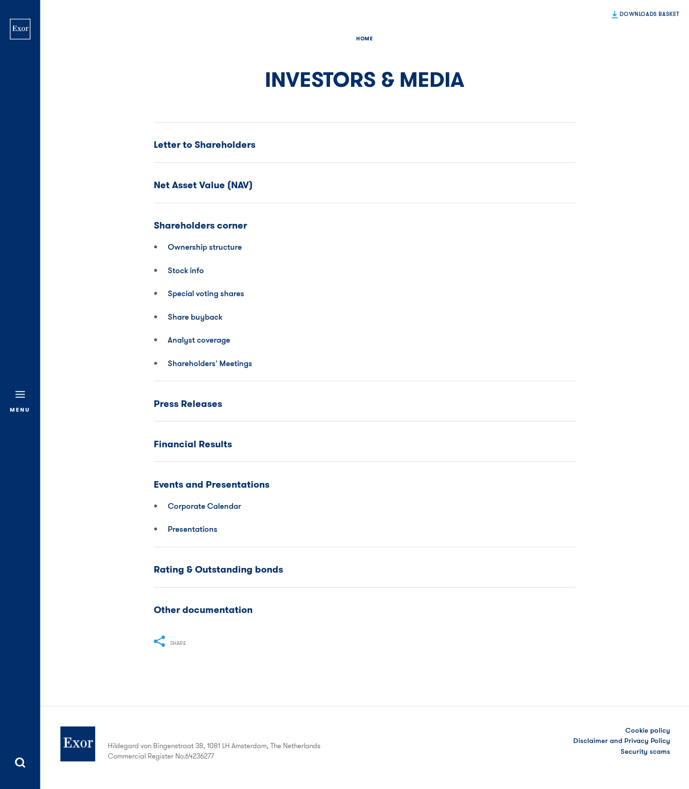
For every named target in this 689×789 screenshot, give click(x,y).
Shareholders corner (200, 225)
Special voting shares (206, 293)
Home (364, 38)
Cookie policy (647, 730)
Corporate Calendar (204, 506)
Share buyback (195, 316)
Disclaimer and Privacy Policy (621, 740)
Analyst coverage (199, 339)
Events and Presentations (212, 484)
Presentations (192, 529)
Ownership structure (205, 247)
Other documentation (203, 610)
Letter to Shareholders (204, 145)
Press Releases (188, 404)
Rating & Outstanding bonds (218, 569)
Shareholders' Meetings (210, 363)
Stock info (186, 270)
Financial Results (193, 444)
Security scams (645, 751)
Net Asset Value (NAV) (203, 185)
